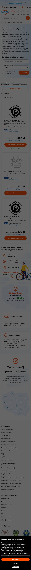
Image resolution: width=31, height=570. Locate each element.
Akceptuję (15, 559)
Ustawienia (15, 566)
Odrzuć (15, 563)
